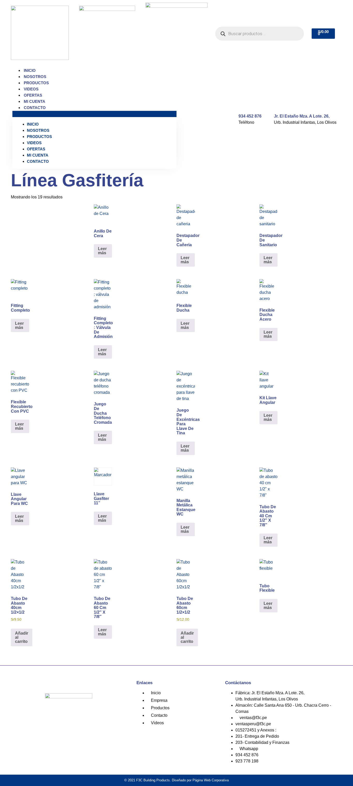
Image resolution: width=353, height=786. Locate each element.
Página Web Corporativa (211, 780)
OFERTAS (33, 95)
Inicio (30, 70)
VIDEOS (31, 89)
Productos (36, 83)
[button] (94, 114)
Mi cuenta (34, 101)
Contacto (35, 107)
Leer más (102, 250)
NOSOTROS (35, 76)
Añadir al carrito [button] (21, 637)
